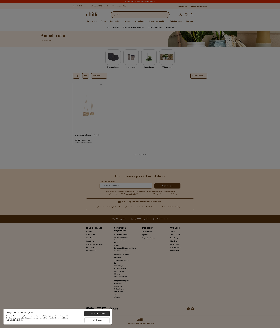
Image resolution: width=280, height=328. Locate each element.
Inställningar (97, 320)
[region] (58, 316)
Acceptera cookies (97, 314)
